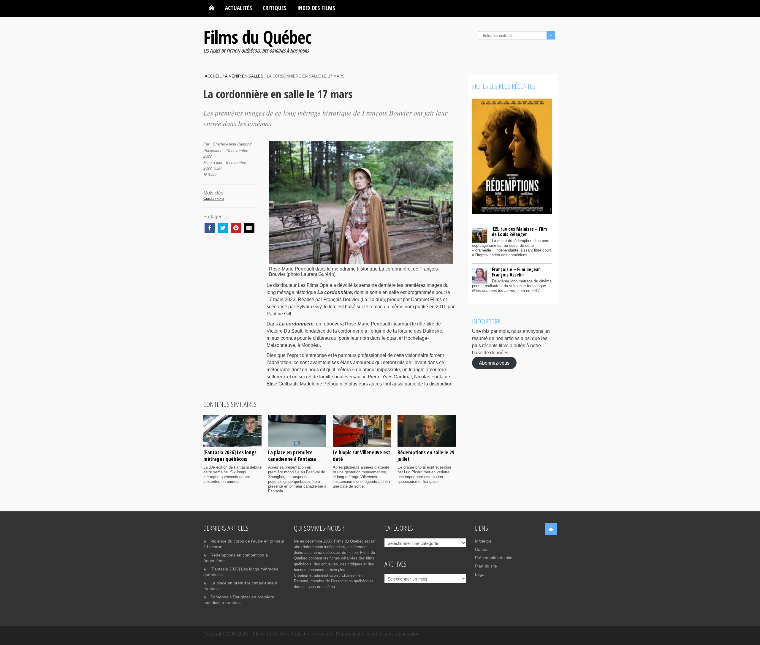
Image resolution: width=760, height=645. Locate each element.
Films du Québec (257, 37)
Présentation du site (493, 557)
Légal (480, 574)
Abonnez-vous (494, 362)
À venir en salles (244, 76)
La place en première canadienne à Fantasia (292, 455)
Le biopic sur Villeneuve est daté (361, 455)
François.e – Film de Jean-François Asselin (517, 272)
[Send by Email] (249, 228)
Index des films (316, 8)
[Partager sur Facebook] (210, 228)
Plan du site (486, 566)
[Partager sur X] (223, 228)
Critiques (274, 8)
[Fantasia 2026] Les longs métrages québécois (229, 455)
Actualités (238, 8)
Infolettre (483, 541)
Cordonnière (213, 198)
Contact (482, 549)
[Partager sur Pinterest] (236, 228)
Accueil (213, 76)
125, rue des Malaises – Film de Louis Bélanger (519, 232)
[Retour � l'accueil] (211, 8)
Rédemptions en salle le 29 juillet (426, 455)
